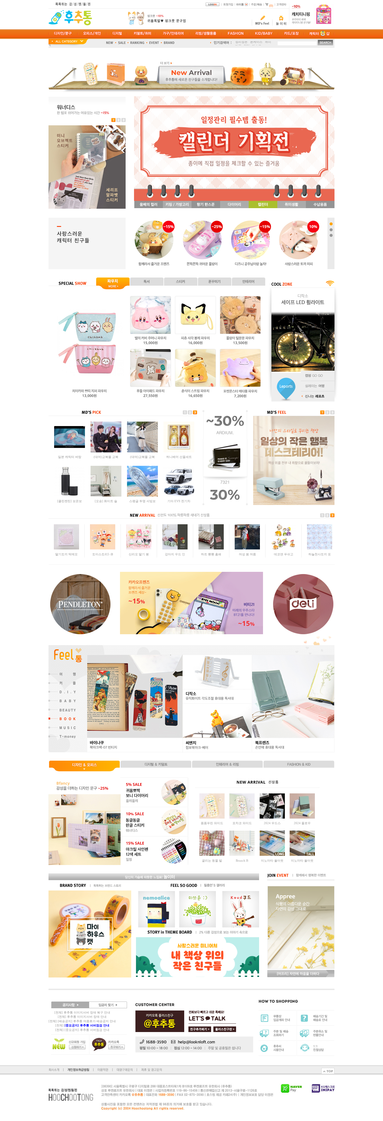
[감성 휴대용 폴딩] (142, 495)
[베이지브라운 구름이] (142, 451)
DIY (247, 43)
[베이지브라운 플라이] (178, 451)
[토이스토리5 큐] (102, 547)
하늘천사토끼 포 (319, 553)
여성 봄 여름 (247, 553)
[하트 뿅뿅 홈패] (211, 547)
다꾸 (238, 43)
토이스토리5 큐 (102, 553)
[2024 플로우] (302, 817)
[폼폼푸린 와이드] (212, 817)
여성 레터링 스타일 (69, 501)
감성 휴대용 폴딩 (142, 501)
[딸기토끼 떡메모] (66, 547)
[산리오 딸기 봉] (138, 547)
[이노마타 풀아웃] (272, 854)
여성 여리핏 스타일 (106, 501)
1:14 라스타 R (106, 457)
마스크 (256, 43)
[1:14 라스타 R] (106, 451)
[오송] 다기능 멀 (69, 457)
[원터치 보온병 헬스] (178, 495)
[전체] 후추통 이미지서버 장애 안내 (82, 1016)
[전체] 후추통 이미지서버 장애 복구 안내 (82, 1012)
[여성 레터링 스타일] (69, 495)
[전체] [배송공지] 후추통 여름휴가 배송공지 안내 (82, 1021)
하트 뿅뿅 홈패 (211, 553)
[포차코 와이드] (242, 817)
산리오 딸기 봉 (139, 553)
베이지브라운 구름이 (142, 457)
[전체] (82, 1025)
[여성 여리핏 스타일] (106, 495)
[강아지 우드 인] (175, 547)
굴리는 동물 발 (212, 860)
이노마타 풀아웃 (272, 860)
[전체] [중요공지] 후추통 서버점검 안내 (82, 1029)
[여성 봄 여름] (247, 547)
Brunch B (242, 860)
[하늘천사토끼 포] (319, 547)
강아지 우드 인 (175, 553)
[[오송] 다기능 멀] (69, 451)
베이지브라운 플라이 (179, 457)
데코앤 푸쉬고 (283, 553)
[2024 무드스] (272, 817)
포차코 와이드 (242, 823)
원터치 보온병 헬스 (179, 501)
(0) (271, 5)
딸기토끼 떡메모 (66, 553)
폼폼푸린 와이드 (212, 823)
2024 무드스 (272, 823)
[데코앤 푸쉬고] (283, 547)
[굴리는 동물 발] (212, 854)
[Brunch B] (242, 854)
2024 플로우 (302, 823)
